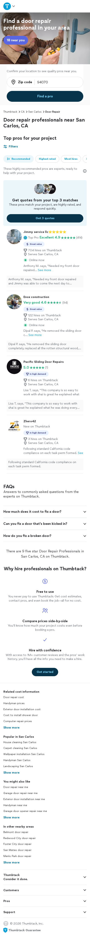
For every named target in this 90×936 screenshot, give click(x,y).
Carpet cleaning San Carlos (20, 748)
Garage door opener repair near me (25, 811)
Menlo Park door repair (17, 856)
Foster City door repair (17, 844)
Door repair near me (15, 787)
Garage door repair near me (20, 793)
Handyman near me (15, 805)
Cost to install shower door (20, 715)
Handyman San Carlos (16, 760)
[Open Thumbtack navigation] (9, 6)
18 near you (16, 40)
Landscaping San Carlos (18, 766)
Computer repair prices (17, 721)
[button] (31, 237)
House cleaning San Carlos (19, 742)
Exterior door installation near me (24, 799)
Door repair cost (13, 697)
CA (22, 111)
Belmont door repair (15, 832)
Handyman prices (13, 703)
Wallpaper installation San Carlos (23, 754)
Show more (11, 727)
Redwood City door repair (19, 838)
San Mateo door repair (17, 850)
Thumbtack (10, 111)
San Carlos (34, 111)
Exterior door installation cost (22, 709)
